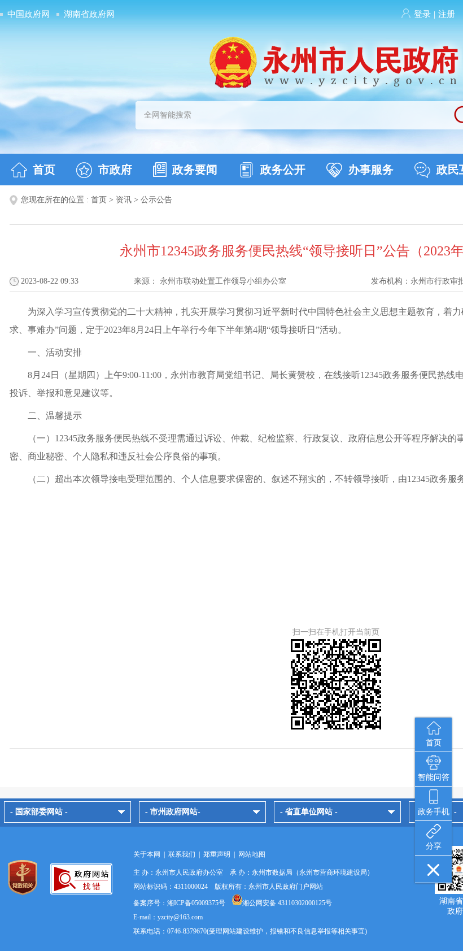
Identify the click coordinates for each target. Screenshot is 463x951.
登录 (422, 14)
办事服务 (371, 169)
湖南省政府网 (89, 14)
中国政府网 (28, 14)
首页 (44, 169)
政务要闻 (194, 169)
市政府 (115, 169)
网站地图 (251, 854)
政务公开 (282, 169)
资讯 (124, 200)
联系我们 (181, 854)
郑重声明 (216, 854)
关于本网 (146, 854)
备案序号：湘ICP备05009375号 (179, 903)
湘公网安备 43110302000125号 (287, 903)
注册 (446, 14)
